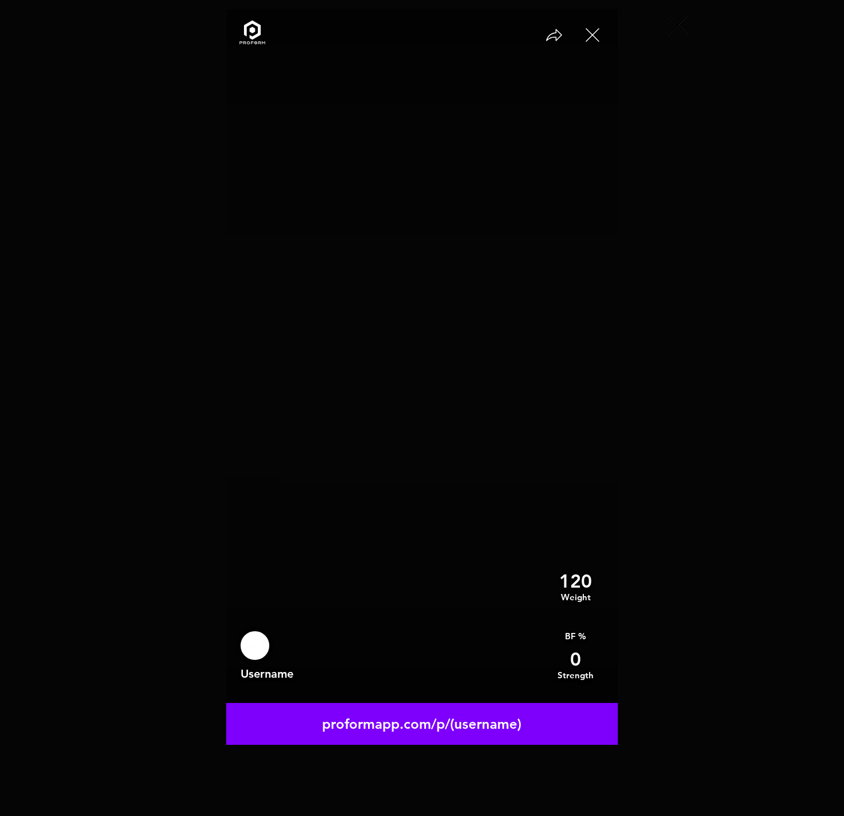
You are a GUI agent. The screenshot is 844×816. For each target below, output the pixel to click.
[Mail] (592, 34)
